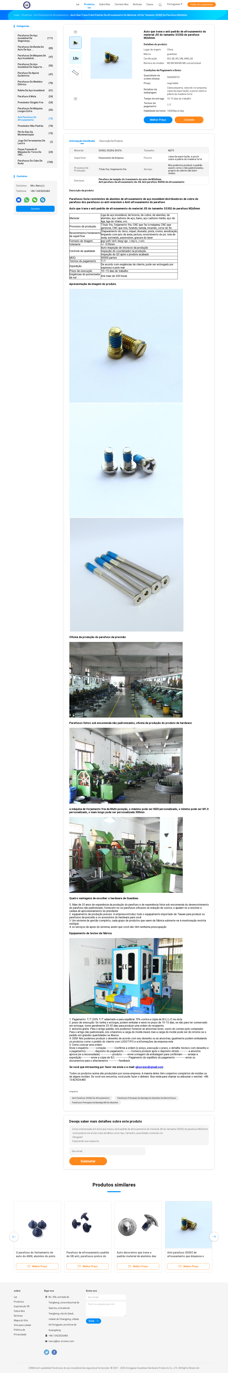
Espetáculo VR (22, 1306)
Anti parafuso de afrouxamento (35, 118)
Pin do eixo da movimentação (35, 133)
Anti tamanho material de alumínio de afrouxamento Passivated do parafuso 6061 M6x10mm (138, 1256)
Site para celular (22, 1325)
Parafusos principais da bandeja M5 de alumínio (95, 1102)
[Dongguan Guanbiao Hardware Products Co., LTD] (27, 5)
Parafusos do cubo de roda (35, 162)
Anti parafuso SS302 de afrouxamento (90, 1098)
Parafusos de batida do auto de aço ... (35, 48)
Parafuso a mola (35, 96)
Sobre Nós (19, 1311)
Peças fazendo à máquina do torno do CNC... (35, 152)
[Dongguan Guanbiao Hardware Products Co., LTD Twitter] (46, 1352)
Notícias (18, 1315)
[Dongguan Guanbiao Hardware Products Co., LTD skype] (42, 199)
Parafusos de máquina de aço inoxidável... (35, 57)
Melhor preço (158, 119)
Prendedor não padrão (35, 126)
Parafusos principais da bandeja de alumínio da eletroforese (147, 1098)
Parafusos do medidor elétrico (35, 83)
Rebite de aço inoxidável (35, 90)
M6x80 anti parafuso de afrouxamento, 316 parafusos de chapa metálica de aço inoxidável (36, 1256)
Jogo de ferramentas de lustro (35, 142)
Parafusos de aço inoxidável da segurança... (35, 38)
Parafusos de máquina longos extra (35, 110)
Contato (35, 208)
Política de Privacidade (20, 1332)
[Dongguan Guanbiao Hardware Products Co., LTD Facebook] (54, 1352)
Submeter (88, 1161)
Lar (15, 1297)
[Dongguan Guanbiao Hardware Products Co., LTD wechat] (34, 199)
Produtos (19, 1301)
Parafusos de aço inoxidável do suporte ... (35, 65)
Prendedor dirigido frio (35, 102)
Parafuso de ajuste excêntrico (35, 74)
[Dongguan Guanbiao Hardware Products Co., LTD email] (18, 199)
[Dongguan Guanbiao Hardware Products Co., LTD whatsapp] (26, 199)
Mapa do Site (21, 1320)
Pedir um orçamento (202, 4)
